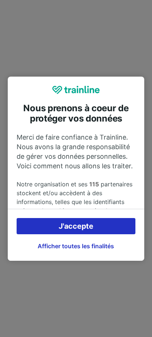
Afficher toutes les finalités (76, 246)
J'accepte (76, 226)
